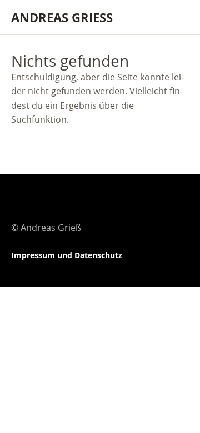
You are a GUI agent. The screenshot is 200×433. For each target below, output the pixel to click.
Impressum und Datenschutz (66, 255)
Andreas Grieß (62, 17)
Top (177, 255)
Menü (175, 17)
